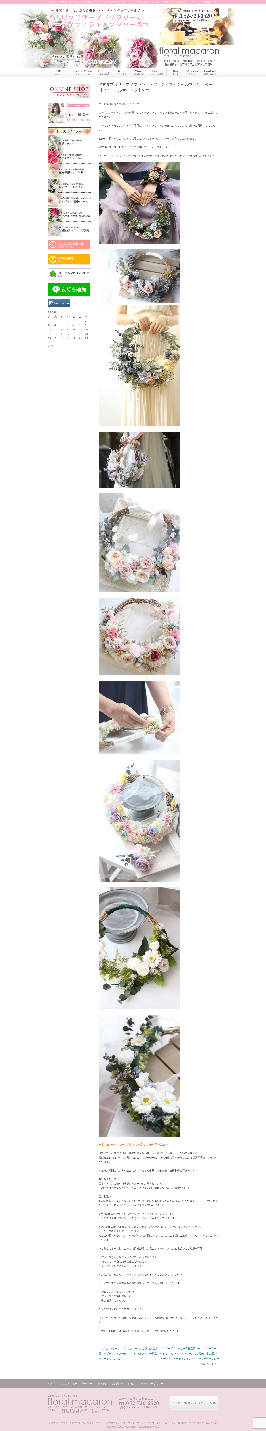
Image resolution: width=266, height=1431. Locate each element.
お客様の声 (138, 72)
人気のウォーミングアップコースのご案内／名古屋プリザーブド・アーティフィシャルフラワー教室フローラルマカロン (128, 1353)
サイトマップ (209, 2)
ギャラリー (104, 72)
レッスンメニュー (81, 72)
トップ (57, 72)
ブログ (174, 72)
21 (74, 334)
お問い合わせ (209, 72)
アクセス (191, 72)
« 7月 (51, 346)
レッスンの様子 (156, 72)
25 (55, 338)
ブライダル (121, 72)
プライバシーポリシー (151, 1383)
